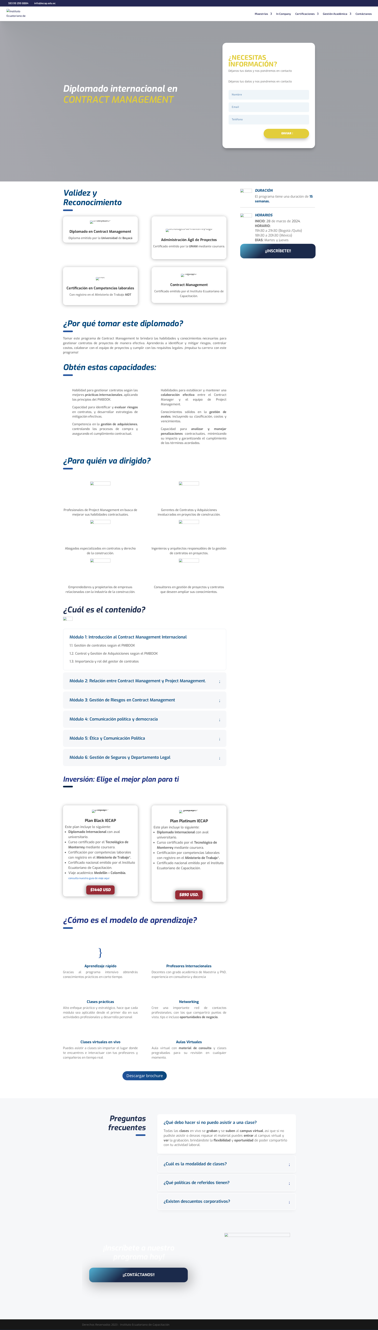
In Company (283, 13)
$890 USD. (189, 894)
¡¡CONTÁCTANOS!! (139, 1275)
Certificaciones (305, 13)
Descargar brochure (144, 1075)
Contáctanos (364, 13)
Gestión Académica (335, 13)
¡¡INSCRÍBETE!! (278, 251)
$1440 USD (100, 890)
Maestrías (261, 13)
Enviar (286, 133)
